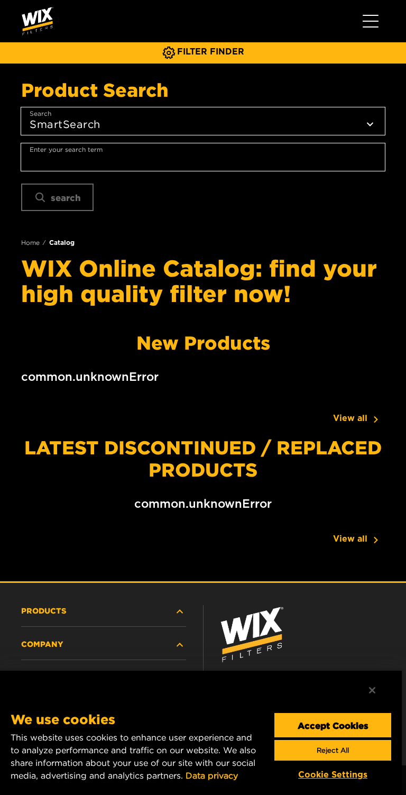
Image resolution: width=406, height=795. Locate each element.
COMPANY (42, 643)
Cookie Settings (332, 775)
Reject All (333, 750)
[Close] (372, 690)
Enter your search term (66, 149)
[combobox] (203, 157)
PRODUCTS (44, 610)
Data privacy (212, 775)
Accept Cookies (333, 725)
